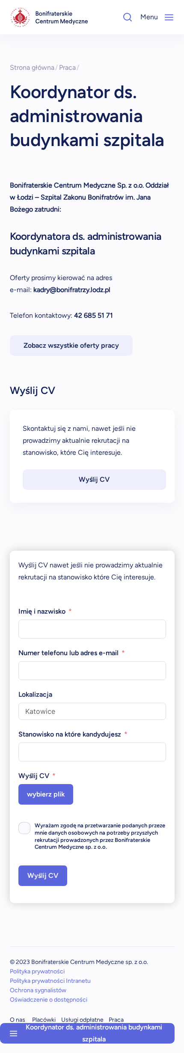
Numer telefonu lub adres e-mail (68, 653)
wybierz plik (46, 794)
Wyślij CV (94, 479)
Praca (69, 67)
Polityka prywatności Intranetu (50, 980)
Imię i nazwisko (41, 611)
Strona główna (34, 67)
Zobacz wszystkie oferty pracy (71, 345)
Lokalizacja (35, 694)
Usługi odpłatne (82, 1019)
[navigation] (49, 17)
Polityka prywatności (37, 971)
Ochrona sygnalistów (38, 990)
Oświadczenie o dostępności (48, 999)
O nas (17, 1019)
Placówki (44, 1019)
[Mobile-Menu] (169, 17)
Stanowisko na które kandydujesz (69, 734)
